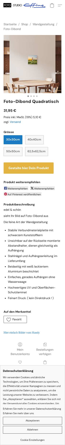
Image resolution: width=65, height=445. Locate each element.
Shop (24, 24)
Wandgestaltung (43, 24)
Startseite (10, 24)
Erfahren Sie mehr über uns (18, 413)
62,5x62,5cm (36, 151)
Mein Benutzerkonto (20, 352)
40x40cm (34, 139)
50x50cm (13, 151)
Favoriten (20, 367)
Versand (15, 122)
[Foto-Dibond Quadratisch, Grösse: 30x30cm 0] (32, 64)
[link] (32, 438)
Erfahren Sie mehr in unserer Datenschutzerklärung (32, 408)
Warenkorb (45, 367)
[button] (25, 5)
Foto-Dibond (12, 29)
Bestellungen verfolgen (44, 352)
